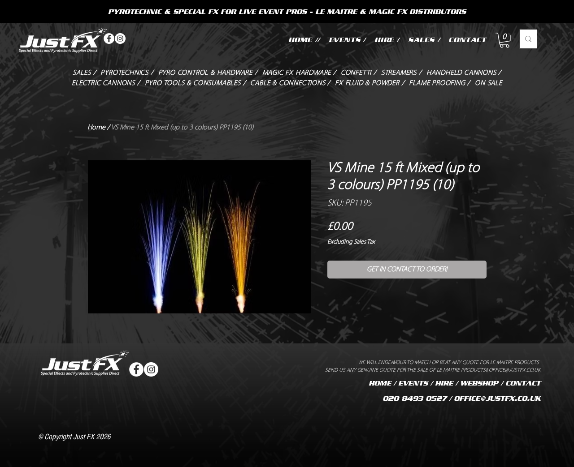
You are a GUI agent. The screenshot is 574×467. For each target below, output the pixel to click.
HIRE (444, 383)
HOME (380, 383)
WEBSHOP (479, 383)
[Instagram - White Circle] (120, 38)
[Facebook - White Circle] (109, 38)
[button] (504, 40)
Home (96, 127)
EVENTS (413, 383)
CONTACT (522, 383)
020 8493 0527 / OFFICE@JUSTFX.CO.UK (461, 398)
